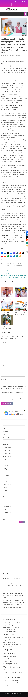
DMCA (23, 1)
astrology (5, 435)
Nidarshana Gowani (7, 669)
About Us (5, 1)
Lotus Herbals (7, 659)
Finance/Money (7, 456)
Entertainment (7, 447)
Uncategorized (7, 506)
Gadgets (5, 462)
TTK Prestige (6, 685)
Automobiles (6, 438)
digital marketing (10, 634)
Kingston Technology (9, 651)
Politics (4, 259)
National (5, 472)
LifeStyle (5, 469)
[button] (2, 253)
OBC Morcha (4, 267)
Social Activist (6, 683)
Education (5, 444)
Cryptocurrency (8, 631)
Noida (13, 669)
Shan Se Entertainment (11, 677)
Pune (11, 672)
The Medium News (16, 55)
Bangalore (5, 625)
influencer (19, 644)
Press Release (7, 481)
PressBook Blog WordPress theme (17, 695)
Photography (6, 475)
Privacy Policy (7, 4)
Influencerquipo (7, 646)
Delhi (15, 631)
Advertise (11, 1)
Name (3, 365)
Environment (6, 450)
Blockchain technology (9, 627)
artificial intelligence (9, 622)
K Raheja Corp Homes (9, 656)
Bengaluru (12, 625)
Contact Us (17, 1)
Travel (4, 503)
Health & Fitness (7, 466)
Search (5, 519)
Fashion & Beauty (7, 453)
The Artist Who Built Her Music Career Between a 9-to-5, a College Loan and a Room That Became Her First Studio (14, 602)
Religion (5, 487)
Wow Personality (7, 512)
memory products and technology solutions (10, 662)
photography (18, 669)
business (17, 627)
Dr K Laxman (17, 263)
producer (6, 672)
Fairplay (12, 640)
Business (5, 441)
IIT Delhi (15, 642)
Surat (19, 683)
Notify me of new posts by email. (11, 399)
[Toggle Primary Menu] (25, 14)
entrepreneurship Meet (6, 265)
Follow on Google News (18, 4)
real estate (17, 672)
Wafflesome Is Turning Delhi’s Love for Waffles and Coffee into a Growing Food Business (13, 595)
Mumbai (7, 667)
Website (3, 379)
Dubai (13, 637)
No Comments (6, 58)
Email (3, 372)
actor (15, 619)
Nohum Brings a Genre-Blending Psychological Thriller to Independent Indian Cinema (13, 610)
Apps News (6, 431)
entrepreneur (6, 640)
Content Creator (6, 629)
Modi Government (17, 265)
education (19, 637)
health (4, 642)
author (18, 622)
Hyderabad (10, 642)
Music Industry (16, 667)
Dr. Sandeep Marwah (7, 637)
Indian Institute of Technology (9, 644)
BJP (4, 263)
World (4, 509)
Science (5, 490)
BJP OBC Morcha (9, 263)
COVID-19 (13, 629)
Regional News (7, 484)
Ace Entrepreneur (8, 619)
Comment (4, 342)
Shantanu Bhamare (10, 680)
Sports (5, 497)
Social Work (6, 494)
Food (4, 459)
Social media (13, 683)
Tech (4, 500)
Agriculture (6, 428)
